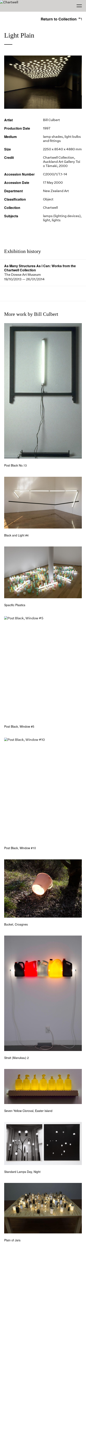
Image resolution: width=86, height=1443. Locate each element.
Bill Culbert (51, 120)
